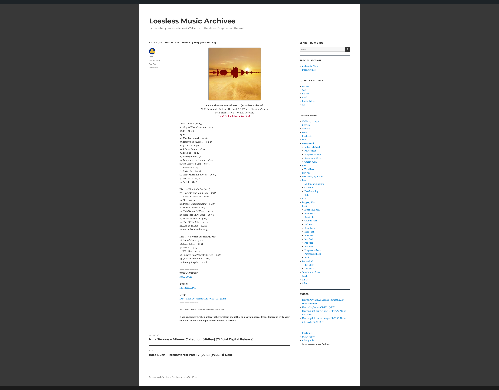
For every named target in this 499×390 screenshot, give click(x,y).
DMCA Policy (308, 337)
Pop (304, 180)
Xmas (304, 279)
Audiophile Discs (310, 66)
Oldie (306, 195)
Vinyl (304, 97)
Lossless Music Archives (192, 21)
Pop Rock (153, 64)
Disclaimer (307, 333)
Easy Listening (311, 191)
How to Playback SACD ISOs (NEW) (318, 307)
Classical (306, 125)
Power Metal (310, 151)
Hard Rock (309, 232)
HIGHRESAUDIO (187, 287)
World (305, 276)
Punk (306, 257)
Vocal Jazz (309, 169)
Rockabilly (309, 265)
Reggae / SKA (308, 202)
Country (306, 128)
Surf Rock (309, 268)
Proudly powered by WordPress (184, 377)
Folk (304, 139)
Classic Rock (310, 217)
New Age (306, 173)
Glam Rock (309, 228)
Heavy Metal (308, 143)
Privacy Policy (309, 340)
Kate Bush (153, 68)
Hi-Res (305, 86)
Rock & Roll (307, 261)
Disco (304, 132)
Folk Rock (309, 224)
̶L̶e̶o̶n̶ (151, 57)
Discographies (309, 70)
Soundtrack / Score (311, 272)
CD (303, 105)
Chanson (308, 187)
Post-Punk (309, 246)
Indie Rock (309, 235)
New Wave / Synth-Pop (313, 176)
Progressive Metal (312, 154)
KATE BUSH (185, 277)
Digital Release (309, 101)
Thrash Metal (310, 162)
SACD (304, 90)
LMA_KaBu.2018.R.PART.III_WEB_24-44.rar (202, 298)
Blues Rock (309, 213)
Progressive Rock (312, 250)
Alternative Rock (312, 210)
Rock (304, 206)
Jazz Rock (309, 239)
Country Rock (310, 220)
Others (305, 283)
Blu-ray (305, 93)
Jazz (304, 165)
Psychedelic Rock (312, 254)
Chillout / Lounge (310, 121)
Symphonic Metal (312, 158)
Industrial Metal (312, 147)
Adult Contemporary (314, 184)
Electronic (307, 136)
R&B (304, 198)
